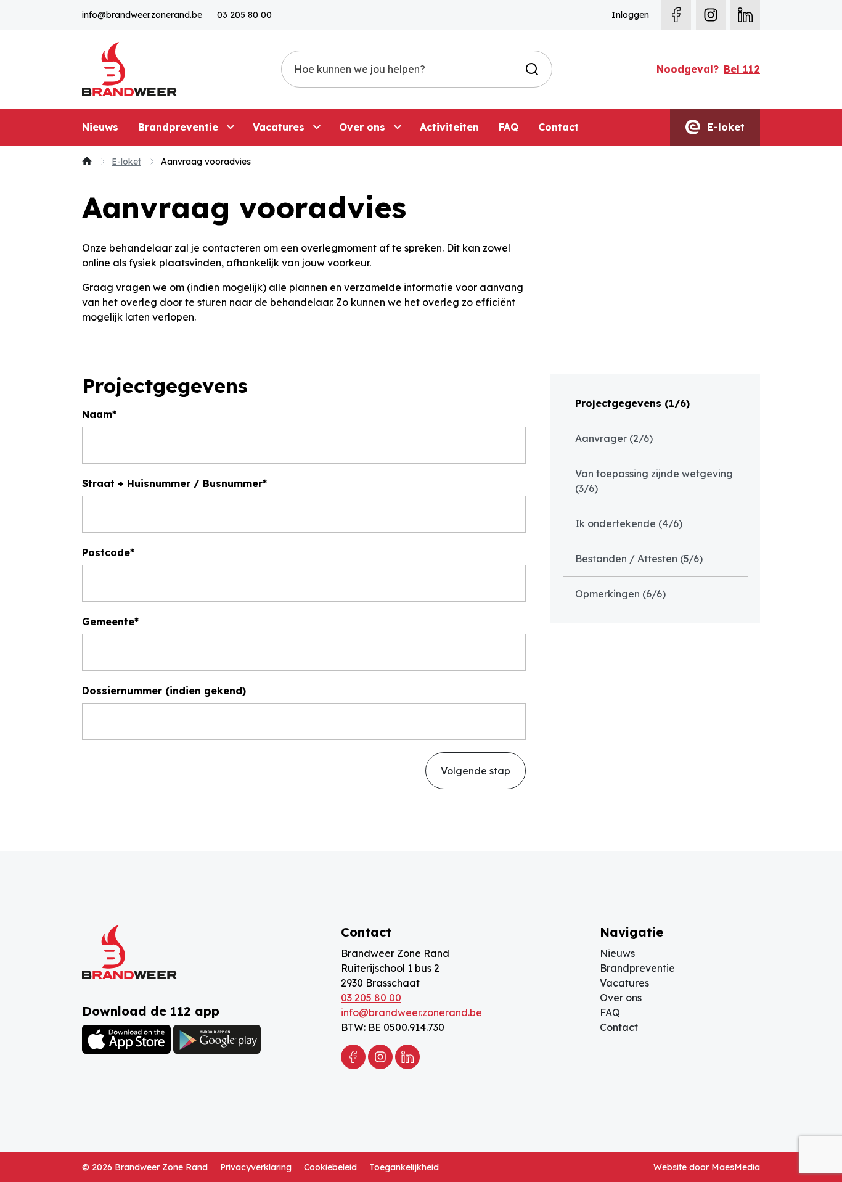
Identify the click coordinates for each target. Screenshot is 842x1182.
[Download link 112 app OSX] (126, 1039)
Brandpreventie (178, 127)
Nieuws (100, 127)
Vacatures (279, 127)
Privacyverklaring (256, 1167)
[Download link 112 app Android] (217, 1039)
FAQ (508, 127)
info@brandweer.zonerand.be (142, 14)
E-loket (724, 127)
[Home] (87, 161)
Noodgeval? (708, 69)
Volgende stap (475, 771)
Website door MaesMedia (706, 1167)
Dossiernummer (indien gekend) (164, 690)
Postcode (106, 552)
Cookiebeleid (330, 1167)
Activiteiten (449, 127)
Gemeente (108, 621)
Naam (97, 414)
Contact (558, 127)
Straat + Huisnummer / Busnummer (172, 483)
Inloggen (630, 14)
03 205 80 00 (244, 14)
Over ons (362, 127)
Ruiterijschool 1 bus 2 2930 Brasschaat (390, 975)
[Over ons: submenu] (397, 127)
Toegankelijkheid (404, 1167)
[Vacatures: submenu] (317, 127)
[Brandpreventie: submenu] (230, 127)
